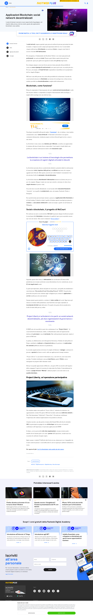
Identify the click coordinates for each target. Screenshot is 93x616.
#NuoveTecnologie (56, 464)
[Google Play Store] (20, 596)
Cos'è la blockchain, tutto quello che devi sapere (50, 449)
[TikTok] (39, 590)
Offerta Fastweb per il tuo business (69, 0)
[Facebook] (53, 590)
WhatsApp (50, 39)
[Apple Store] (9, 596)
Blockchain (36, 461)
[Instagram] (34, 590)
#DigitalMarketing (48, 464)
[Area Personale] (87, 3)
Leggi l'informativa (9, 574)
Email (53, 39)
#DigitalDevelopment (40, 464)
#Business (33, 464)
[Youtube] (44, 590)
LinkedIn (40, 39)
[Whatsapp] (48, 590)
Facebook (46, 39)
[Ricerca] (85, 3)
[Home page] (46, 3)
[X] (58, 590)
